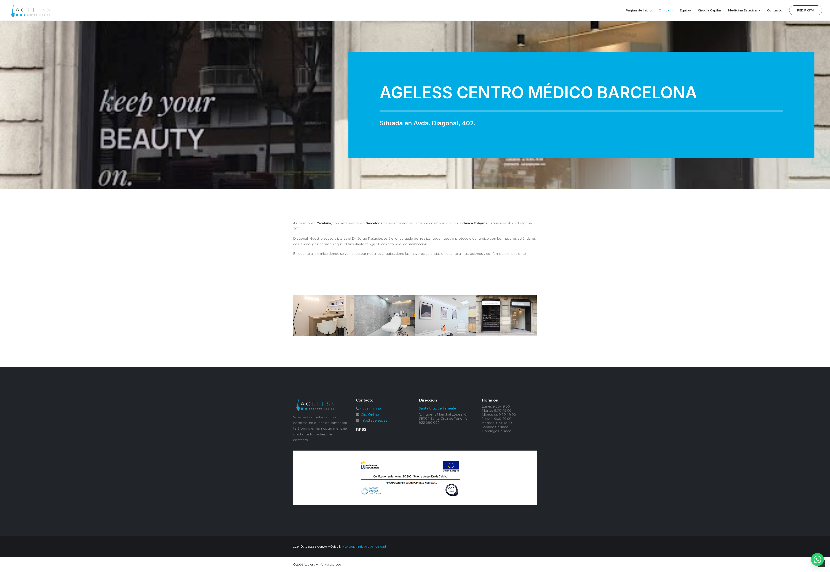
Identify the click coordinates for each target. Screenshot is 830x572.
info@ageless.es (373, 420)
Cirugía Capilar (709, 10)
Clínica (664, 10)
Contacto (774, 10)
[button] (817, 559)
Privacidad (365, 546)
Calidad (380, 546)
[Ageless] (29, 10)
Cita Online (369, 415)
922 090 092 (370, 409)
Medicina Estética (742, 10)
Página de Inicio (639, 10)
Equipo (685, 10)
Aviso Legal (348, 546)
